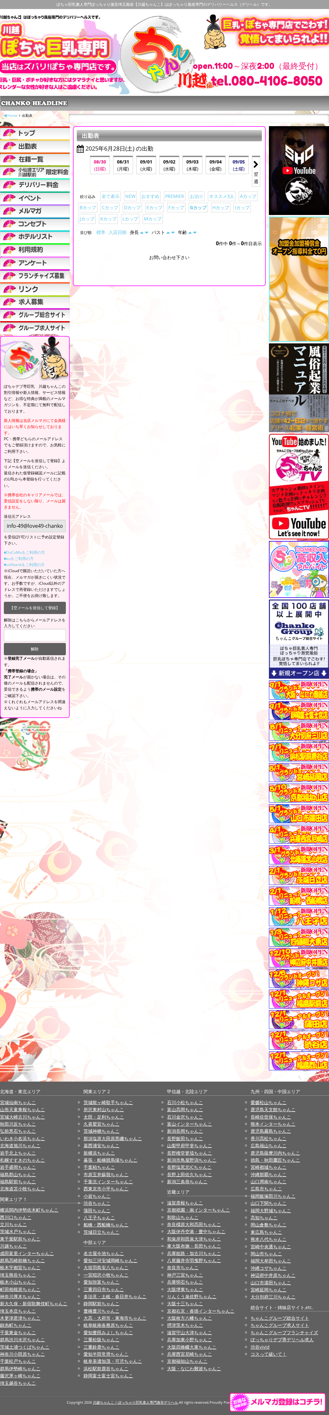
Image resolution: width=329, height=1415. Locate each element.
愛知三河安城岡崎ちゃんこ (111, 1260)
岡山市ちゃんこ (266, 1254)
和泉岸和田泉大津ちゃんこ (194, 1239)
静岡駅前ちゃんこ (102, 1303)
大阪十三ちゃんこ (185, 1303)
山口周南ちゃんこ (269, 1181)
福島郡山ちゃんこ (18, 1174)
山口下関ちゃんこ (269, 1203)
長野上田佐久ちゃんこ (189, 1174)
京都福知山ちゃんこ (187, 1361)
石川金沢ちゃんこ (185, 1117)
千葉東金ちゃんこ (18, 1332)
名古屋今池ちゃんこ (104, 1253)
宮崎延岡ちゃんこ (269, 1290)
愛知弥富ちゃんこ (102, 1282)
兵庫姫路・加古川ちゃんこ (194, 1253)
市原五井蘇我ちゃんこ (106, 1174)
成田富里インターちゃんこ (27, 1253)
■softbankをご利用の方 (24, 564)
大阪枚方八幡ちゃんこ (189, 1318)
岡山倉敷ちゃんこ (269, 1225)
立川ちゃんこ (13, 1224)
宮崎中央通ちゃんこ (271, 1246)
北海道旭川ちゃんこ (20, 1145)
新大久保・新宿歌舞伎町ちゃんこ (33, 1303)
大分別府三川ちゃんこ (273, 1297)
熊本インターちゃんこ (273, 1124)
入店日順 (118, 232)
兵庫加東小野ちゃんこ (189, 1339)
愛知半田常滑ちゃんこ (106, 1354)
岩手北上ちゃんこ (18, 1153)
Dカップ (132, 207)
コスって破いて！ (269, 1354)
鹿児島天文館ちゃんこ (273, 1109)
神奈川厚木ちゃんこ (20, 1296)
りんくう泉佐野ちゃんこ (192, 1296)
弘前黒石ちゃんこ (18, 1131)
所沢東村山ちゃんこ (104, 1109)
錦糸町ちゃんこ (15, 1325)
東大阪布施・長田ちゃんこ (194, 1246)
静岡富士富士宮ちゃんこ (108, 1376)
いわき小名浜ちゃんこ (22, 1138)
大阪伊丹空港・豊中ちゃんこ (196, 1231)
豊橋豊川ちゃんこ (102, 1311)
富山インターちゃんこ (189, 1124)
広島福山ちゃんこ (269, 1145)
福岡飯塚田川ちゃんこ (273, 1196)
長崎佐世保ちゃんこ (271, 1117)
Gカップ (198, 207)
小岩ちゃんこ (97, 1196)
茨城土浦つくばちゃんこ (24, 1347)
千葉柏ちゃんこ (99, 1167)
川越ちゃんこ (13, 1246)
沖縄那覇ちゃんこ (269, 1174)
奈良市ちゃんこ (183, 1267)
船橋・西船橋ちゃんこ (106, 1225)
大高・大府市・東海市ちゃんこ (115, 1318)
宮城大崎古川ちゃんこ (22, 1117)
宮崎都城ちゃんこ (269, 1167)
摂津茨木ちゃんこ (185, 1325)
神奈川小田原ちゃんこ (22, 1354)
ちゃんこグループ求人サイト (280, 1325)
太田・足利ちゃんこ (104, 1117)
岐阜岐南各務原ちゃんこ (108, 1325)
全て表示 (111, 196)
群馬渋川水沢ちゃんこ (22, 1339)
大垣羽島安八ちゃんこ (106, 1267)
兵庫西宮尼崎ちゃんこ (189, 1354)
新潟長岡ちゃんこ (185, 1131)
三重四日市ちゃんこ (104, 1289)
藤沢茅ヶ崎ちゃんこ (20, 1376)
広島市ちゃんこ (266, 1189)
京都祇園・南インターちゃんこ (198, 1210)
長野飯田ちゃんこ (185, 1138)
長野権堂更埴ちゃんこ (189, 1153)
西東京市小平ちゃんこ (106, 1189)
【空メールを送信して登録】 (35, 607)
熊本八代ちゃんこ (269, 1239)
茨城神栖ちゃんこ (102, 1131)
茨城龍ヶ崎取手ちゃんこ (108, 1102)
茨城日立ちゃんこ (102, 1232)
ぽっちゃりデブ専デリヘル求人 (282, 1339)
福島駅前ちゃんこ (18, 1181)
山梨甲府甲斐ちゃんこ (189, 1145)
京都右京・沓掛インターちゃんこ (201, 1311)
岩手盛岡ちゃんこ (18, 1167)
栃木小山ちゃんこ (18, 1282)
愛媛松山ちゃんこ (269, 1102)
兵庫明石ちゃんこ (185, 1282)
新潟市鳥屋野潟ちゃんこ (192, 1160)
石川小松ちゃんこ (185, 1102)
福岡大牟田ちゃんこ (271, 1261)
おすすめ (150, 196)
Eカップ (155, 207)
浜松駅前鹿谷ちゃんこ (106, 1368)
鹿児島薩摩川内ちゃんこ (275, 1153)
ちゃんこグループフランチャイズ (284, 1332)
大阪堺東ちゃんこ (185, 1289)
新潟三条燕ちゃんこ (187, 1181)
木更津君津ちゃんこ (20, 1318)
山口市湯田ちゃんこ (271, 1283)
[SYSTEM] (35, 171)
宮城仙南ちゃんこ (18, 1102)
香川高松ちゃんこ (269, 1138)
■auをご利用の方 (19, 558)
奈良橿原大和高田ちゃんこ (194, 1224)
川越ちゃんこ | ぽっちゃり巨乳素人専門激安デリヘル (135, 1402)
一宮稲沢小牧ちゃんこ (106, 1275)
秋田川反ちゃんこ (18, 1124)
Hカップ (220, 207)
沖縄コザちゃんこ (269, 1268)
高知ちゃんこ (264, 1218)
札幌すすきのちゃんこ (22, 1160)
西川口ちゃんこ (15, 1217)
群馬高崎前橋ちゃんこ (22, 1260)
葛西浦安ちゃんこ (102, 1145)
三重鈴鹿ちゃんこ (102, 1347)
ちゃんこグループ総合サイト (280, 1318)
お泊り (196, 196)
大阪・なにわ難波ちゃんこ (194, 1368)
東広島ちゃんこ (266, 1232)
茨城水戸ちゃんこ (18, 1231)
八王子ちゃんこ (99, 1218)
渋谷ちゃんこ (97, 1203)
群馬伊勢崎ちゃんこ (20, 1368)
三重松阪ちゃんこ (102, 1339)
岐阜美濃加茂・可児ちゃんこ (113, 1361)
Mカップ (153, 219)
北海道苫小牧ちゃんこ (22, 1189)
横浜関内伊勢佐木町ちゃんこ (29, 1210)
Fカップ (176, 207)
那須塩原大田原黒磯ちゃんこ (113, 1138)
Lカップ (130, 219)
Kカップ (108, 219)
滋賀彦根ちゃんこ (185, 1203)
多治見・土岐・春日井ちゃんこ (115, 1296)
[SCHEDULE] (35, 145)
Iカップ (242, 207)
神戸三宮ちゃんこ (185, 1275)
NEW (130, 196)
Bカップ (88, 207)
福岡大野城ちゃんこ (271, 1210)
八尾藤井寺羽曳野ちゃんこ (194, 1260)
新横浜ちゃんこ (99, 1153)
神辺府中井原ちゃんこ (273, 1275)
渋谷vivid (260, 1347)
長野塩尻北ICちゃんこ (189, 1167)
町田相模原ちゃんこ (20, 1289)
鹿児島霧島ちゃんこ (271, 1131)
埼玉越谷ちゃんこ (18, 1383)
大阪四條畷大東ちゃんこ (192, 1347)
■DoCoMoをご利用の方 (24, 552)
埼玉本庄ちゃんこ (18, 1311)
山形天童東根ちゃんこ (22, 1109)
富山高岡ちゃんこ (185, 1109)
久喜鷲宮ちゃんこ (102, 1124)
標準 (100, 232)
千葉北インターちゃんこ (108, 1181)
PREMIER (174, 196)
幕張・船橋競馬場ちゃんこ (111, 1160)
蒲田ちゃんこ (97, 1210)
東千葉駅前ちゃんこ (20, 1239)
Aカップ (248, 196)
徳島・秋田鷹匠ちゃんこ (275, 1160)
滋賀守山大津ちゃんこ (189, 1332)
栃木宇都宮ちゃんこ (20, 1267)
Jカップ (87, 219)
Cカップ (110, 207)
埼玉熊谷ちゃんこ (18, 1275)
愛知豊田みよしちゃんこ (108, 1332)
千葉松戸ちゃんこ (18, 1361)
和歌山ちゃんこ (183, 1217)
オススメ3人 (221, 196)
